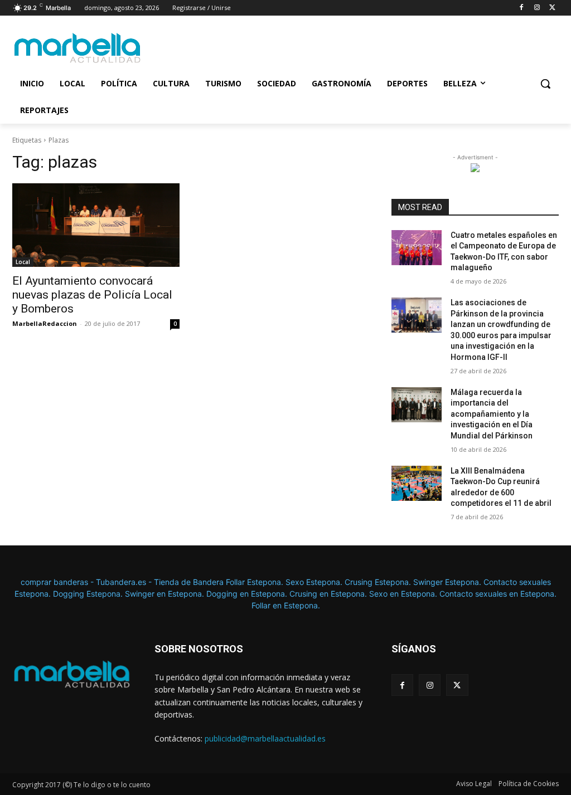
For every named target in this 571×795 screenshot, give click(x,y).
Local (23, 262)
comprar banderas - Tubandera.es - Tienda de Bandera (123, 582)
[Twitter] (552, 8)
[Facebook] (521, 8)
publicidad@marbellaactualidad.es (265, 738)
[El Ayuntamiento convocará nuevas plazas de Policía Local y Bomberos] (96, 225)
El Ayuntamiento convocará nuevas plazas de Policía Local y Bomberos (92, 294)
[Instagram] (536, 8)
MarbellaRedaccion (44, 323)
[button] (545, 83)
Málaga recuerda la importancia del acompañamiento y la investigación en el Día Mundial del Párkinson (492, 414)
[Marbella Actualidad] (77, 48)
